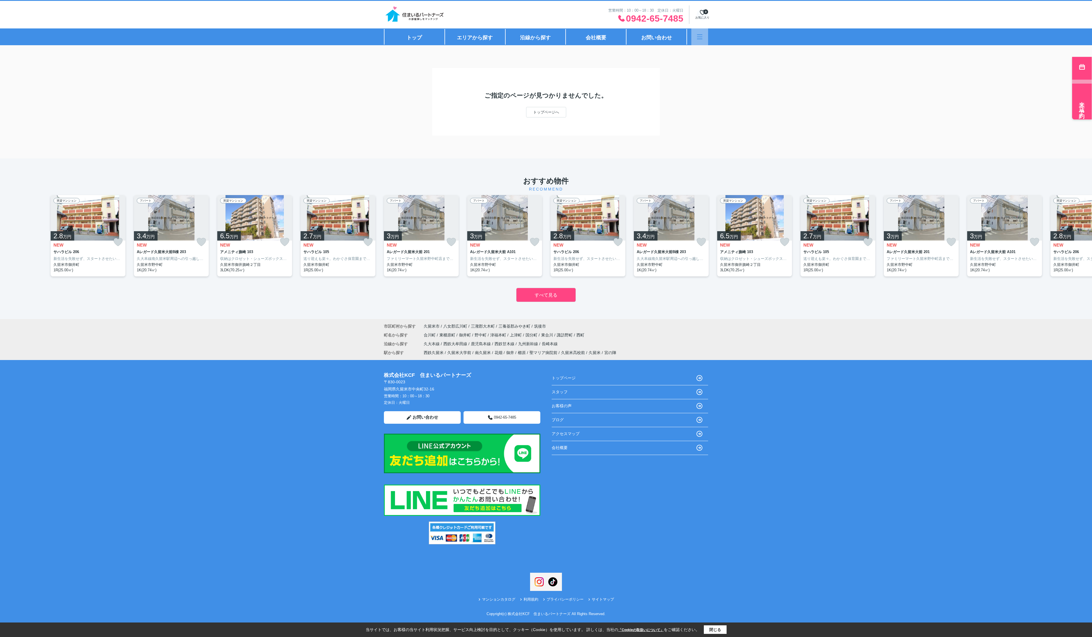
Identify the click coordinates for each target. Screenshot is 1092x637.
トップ (414, 37)
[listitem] (421, 235)
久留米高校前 (573, 352)
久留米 (595, 352)
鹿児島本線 (481, 344)
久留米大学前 (459, 352)
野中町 (481, 335)
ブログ (558, 419)
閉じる (715, 629)
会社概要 (596, 37)
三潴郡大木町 (483, 326)
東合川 (547, 335)
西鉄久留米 (434, 352)
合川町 (430, 335)
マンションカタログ (498, 599)
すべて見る (546, 295)
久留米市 (432, 326)
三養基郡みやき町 (514, 326)
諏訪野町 (565, 335)
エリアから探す (475, 37)
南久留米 (483, 352)
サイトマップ (603, 599)
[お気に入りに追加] (118, 242)
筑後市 (540, 326)
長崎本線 (550, 344)
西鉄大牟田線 (455, 344)
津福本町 (498, 335)
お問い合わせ (656, 37)
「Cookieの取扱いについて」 (641, 630)
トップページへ (546, 112)
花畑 (498, 352)
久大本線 (432, 344)
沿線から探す (535, 37)
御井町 (465, 335)
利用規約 (531, 599)
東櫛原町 (447, 335)
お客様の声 (562, 406)
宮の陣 (610, 352)
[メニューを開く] (699, 36)
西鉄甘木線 (505, 344)
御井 (510, 352)
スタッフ (560, 392)
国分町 (532, 335)
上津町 (516, 335)
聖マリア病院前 (543, 352)
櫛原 (522, 352)
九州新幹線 (528, 344)
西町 (580, 335)
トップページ (564, 378)
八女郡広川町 (455, 326)
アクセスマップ (566, 433)
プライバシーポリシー (565, 599)
